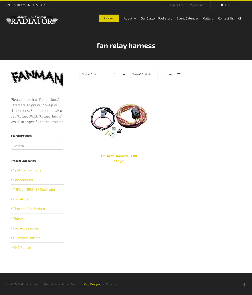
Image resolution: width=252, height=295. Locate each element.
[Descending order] (124, 74)
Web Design (91, 284)
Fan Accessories (26, 228)
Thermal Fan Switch (29, 208)
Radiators (21, 199)
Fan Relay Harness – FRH (119, 156)
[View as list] (178, 74)
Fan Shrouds (23, 180)
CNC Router (22, 247)
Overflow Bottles (26, 238)
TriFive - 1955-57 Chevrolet (34, 189)
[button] (239, 17)
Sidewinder (22, 218)
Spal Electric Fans (27, 170)
